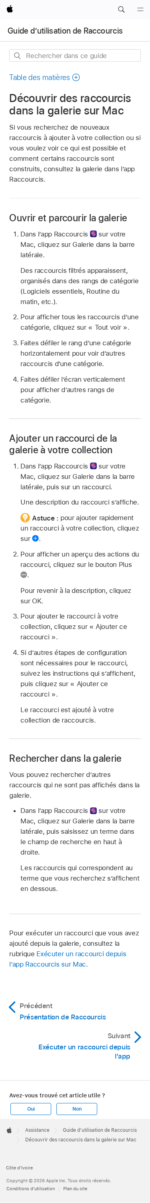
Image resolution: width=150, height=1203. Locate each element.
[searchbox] (74, 55)
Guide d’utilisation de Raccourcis (65, 31)
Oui (30, 1109)
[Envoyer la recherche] (18, 56)
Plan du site (75, 1188)
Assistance (37, 1130)
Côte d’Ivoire (19, 1168)
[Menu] (140, 9)
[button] (121, 9)
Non (76, 1109)
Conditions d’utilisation (30, 1188)
